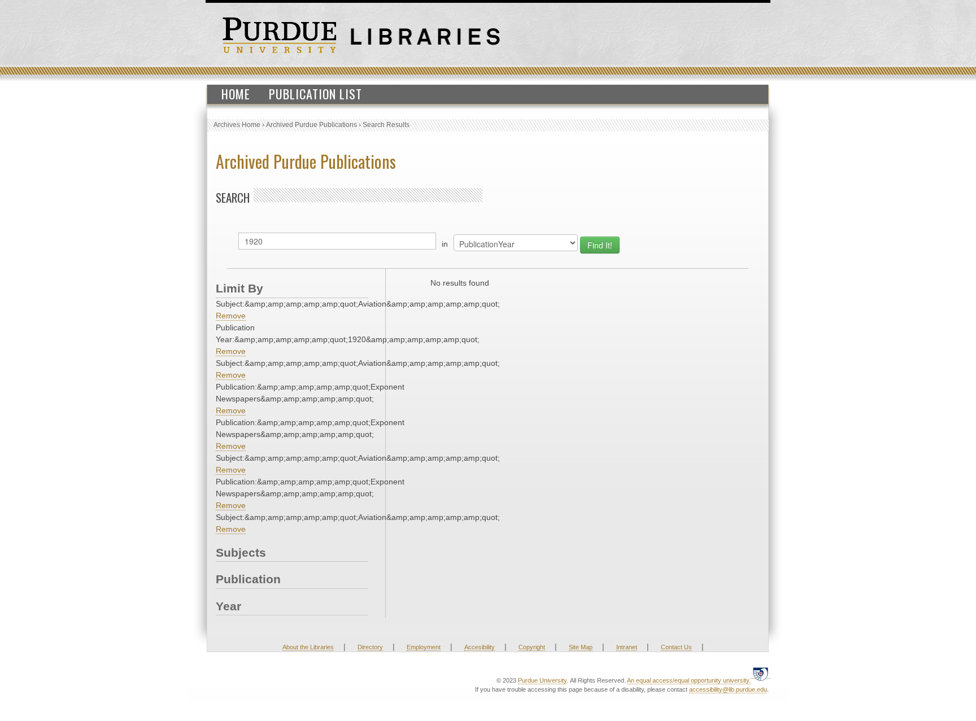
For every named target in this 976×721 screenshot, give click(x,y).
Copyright (531, 647)
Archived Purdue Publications (311, 125)
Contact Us (676, 647)
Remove (231, 315)
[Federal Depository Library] (760, 674)
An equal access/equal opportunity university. (689, 680)
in (445, 243)
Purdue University (542, 680)
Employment (424, 647)
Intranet (626, 647)
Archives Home (236, 125)
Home (235, 94)
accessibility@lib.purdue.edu (728, 689)
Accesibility (479, 647)
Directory (370, 647)
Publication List (315, 94)
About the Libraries (308, 647)
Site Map (580, 647)
